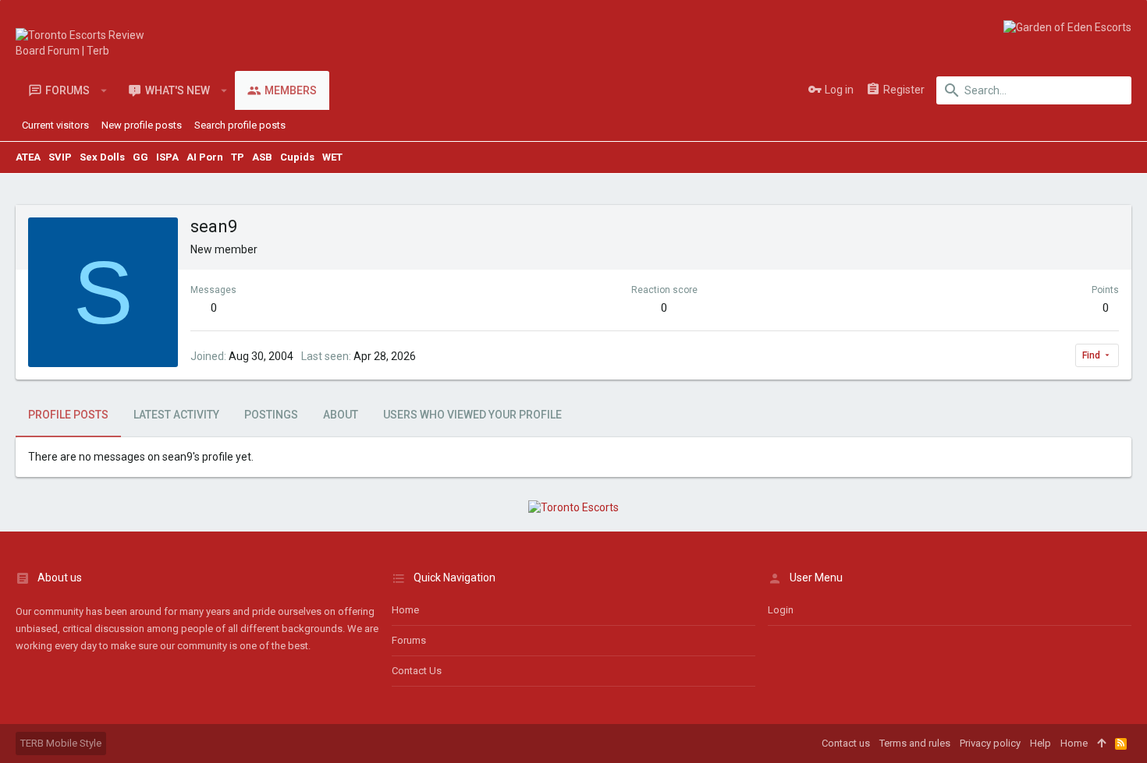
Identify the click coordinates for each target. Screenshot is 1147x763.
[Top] (1101, 743)
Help (1040, 743)
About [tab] (340, 414)
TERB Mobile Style (60, 743)
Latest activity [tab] (176, 414)
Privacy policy (990, 743)
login (781, 610)
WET (332, 157)
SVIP (60, 157)
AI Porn (204, 157)
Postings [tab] (271, 414)
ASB (262, 157)
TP (237, 157)
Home (405, 610)
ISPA (167, 157)
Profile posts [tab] (68, 414)
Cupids (297, 157)
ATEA (28, 157)
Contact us (417, 670)
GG (140, 157)
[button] (104, 90)
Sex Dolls (102, 157)
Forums (409, 640)
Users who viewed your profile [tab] (472, 414)
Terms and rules (914, 743)
